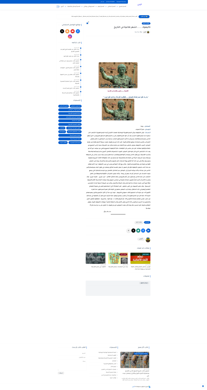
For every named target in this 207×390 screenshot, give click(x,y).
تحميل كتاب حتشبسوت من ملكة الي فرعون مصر (69, 62)
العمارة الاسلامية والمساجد (73, 117)
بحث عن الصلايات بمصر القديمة (118, 267)
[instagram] (70, 36)
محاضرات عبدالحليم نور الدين (109, 375)
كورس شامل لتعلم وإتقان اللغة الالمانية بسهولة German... (140, 268)
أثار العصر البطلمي (76, 106)
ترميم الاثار (62, 131)
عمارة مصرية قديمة (75, 139)
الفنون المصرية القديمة (74, 124)
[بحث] (58, 6)
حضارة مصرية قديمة (75, 135)
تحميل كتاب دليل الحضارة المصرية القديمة (69, 82)
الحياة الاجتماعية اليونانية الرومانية (108, 352)
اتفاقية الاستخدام (110, 1)
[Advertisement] (118, 51)
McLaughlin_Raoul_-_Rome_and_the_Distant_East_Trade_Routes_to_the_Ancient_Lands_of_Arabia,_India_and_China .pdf (104, 16)
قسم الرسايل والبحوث (73, 6)
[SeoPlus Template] (149, 387)
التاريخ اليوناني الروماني (74, 109)
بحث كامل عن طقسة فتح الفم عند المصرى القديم (69, 50)
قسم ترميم (101, 6)
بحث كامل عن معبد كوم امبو (71, 56)
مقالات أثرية (146, 23)
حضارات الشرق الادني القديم (109, 369)
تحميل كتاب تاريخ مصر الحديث (71, 88)
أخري (62, 6)
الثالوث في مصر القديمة (98, 267)
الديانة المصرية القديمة (74, 113)
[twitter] (62, 31)
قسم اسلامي (111, 6)
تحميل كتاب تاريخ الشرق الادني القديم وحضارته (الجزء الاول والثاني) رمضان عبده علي (136, 373)
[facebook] (78, 31)
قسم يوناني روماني (89, 6)
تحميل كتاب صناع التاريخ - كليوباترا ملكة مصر (69, 69)
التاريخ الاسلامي (64, 106)
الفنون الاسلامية (76, 120)
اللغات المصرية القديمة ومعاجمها (107, 358)
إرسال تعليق (144, 283)
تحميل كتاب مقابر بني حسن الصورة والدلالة (69, 75)
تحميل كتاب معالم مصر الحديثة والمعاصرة (70, 94)
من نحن (102, 1)
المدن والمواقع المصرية (74, 131)
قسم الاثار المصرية (75, 142)
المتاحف (62, 128)
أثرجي (139, 5)
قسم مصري (122, 6)
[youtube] (73, 31)
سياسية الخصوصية (121, 1)
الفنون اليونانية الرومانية (74, 128)
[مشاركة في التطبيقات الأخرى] (129, 230)
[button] (143, 230)
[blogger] (67, 31)
